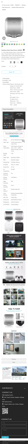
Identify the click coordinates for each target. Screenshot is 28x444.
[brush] (10, 62)
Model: (4, 78)
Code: (4, 82)
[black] (21, 62)
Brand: (4, 80)
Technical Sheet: (6, 84)
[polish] (14, 62)
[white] (18, 62)
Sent (5, 437)
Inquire (10, 72)
